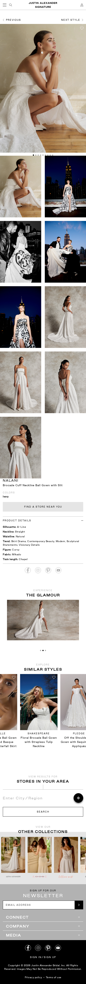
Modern (60, 541)
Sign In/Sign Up (43, 957)
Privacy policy (33, 977)
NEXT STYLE (70, 20)
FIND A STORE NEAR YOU (43, 507)
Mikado (16, 554)
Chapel (23, 559)
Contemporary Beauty (40, 541)
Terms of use (53, 977)
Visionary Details (29, 544)
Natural (20, 536)
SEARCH (43, 812)
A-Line (21, 527)
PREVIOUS (13, 20)
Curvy (16, 549)
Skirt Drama (18, 541)
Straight (20, 531)
